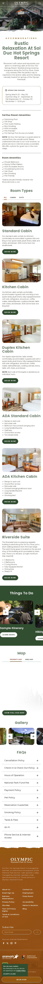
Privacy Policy (8, 902)
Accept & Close (9, 974)
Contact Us (27, 890)
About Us (6, 890)
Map (21, 653)
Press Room (28, 896)
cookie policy (21, 970)
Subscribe (8, 927)
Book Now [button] (22, 980)
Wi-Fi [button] (7, 827)
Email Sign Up (8, 893)
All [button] (5, 197)
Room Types (21, 190)
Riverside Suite (16, 537)
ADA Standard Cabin (21, 416)
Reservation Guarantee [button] (16, 805)
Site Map (6, 905)
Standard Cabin (17, 231)
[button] (38, 3)
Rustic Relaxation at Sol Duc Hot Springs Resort (21, 50)
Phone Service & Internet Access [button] (17, 836)
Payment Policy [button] (12, 790)
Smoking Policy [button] (12, 812)
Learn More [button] (8, 635)
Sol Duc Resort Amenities (16, 115)
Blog (25, 909)
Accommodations (21, 38)
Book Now (10, 252)
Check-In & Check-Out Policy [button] (19, 768)
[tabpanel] (21, 690)
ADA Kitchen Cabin (19, 476)
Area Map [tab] (29, 659)
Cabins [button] (13, 197)
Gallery (21, 723)
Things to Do (21, 593)
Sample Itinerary (12, 628)
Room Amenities (11, 158)
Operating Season (16, 90)
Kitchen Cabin (15, 287)
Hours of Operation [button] (14, 775)
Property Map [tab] (16, 659)
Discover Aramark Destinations (14, 939)
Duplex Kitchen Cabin (16, 349)
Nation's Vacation (30, 905)
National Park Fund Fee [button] (16, 783)
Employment (28, 893)
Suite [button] (21, 197)
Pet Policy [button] (9, 797)
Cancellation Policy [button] (14, 760)
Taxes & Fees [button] (11, 820)
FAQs (21, 752)
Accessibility (28, 902)
